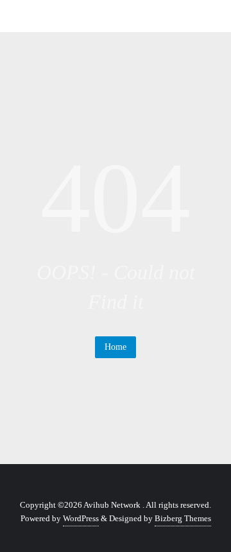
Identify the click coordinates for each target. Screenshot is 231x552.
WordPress (81, 518)
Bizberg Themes (183, 518)
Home (115, 347)
